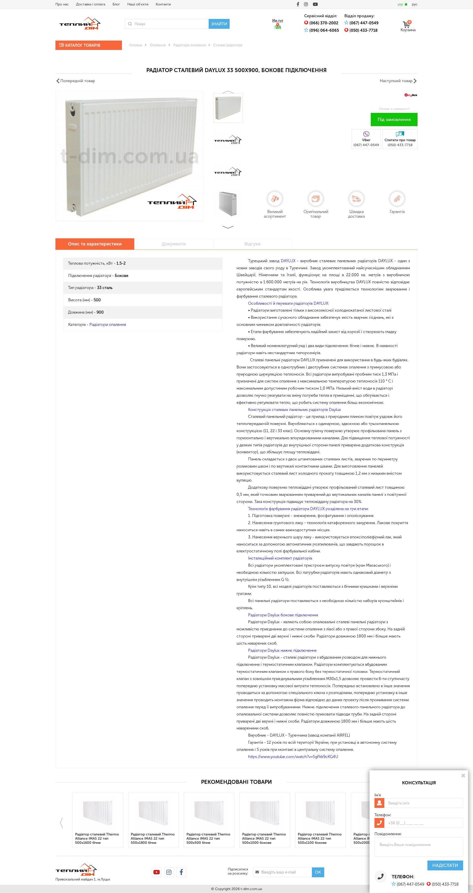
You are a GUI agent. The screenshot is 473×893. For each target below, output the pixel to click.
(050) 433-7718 (364, 30)
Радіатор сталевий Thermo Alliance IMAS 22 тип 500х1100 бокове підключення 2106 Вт (320, 838)
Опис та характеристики (95, 244)
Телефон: (382, 815)
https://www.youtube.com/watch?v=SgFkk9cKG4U (293, 756)
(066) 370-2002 (323, 23)
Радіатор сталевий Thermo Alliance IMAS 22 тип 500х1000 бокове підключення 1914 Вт (264, 838)
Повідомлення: (388, 834)
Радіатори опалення (189, 45)
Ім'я (377, 795)
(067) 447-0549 (364, 23)
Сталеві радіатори (227, 45)
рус (415, 4)
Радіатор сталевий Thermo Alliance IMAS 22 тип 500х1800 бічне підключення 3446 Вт (153, 838)
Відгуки (252, 244)
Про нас (62, 4)
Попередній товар (77, 80)
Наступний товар (396, 80)
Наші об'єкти (137, 4)
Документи (174, 244)
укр (400, 4)
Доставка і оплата (90, 4)
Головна (135, 45)
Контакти (163, 4)
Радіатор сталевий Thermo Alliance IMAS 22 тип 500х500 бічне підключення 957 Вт (208, 838)
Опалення (158, 45)
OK (318, 872)
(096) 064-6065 (324, 30)
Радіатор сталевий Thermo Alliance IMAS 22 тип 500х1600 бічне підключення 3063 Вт (97, 838)
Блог (116, 4)
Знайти (219, 24)
